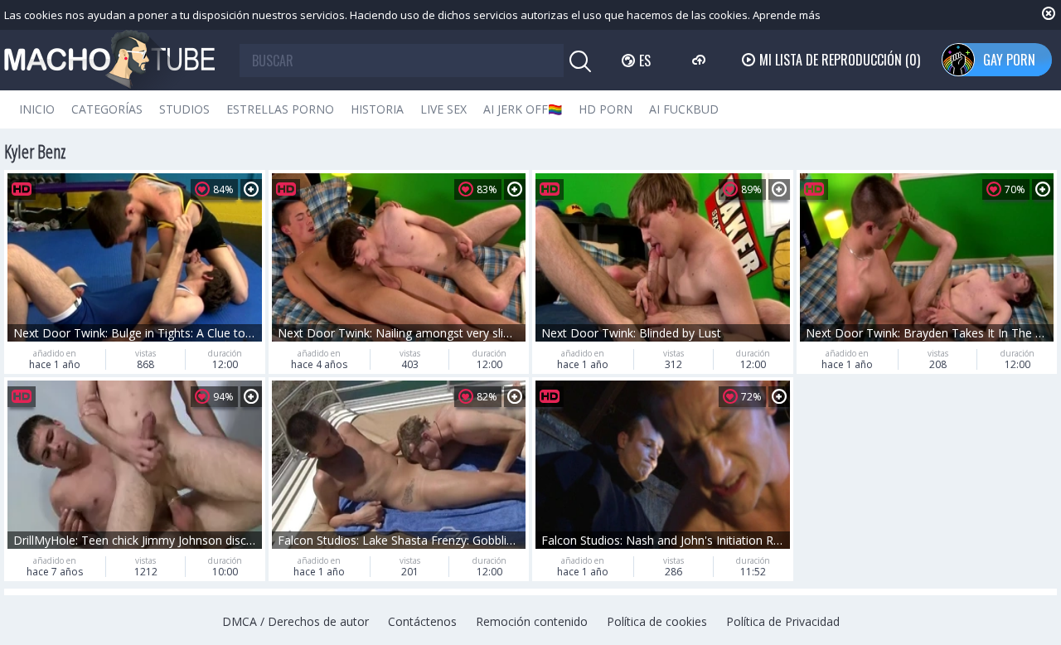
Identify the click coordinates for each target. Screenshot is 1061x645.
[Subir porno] (701, 59)
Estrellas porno (280, 109)
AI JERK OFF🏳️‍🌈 (522, 109)
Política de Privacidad (783, 621)
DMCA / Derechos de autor (295, 621)
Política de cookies (657, 621)
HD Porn (605, 109)
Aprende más (787, 14)
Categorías (107, 109)
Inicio (37, 109)
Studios (184, 109)
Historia (377, 109)
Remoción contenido (532, 621)
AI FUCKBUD (684, 109)
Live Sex (443, 109)
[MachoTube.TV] (109, 60)
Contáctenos (422, 621)
